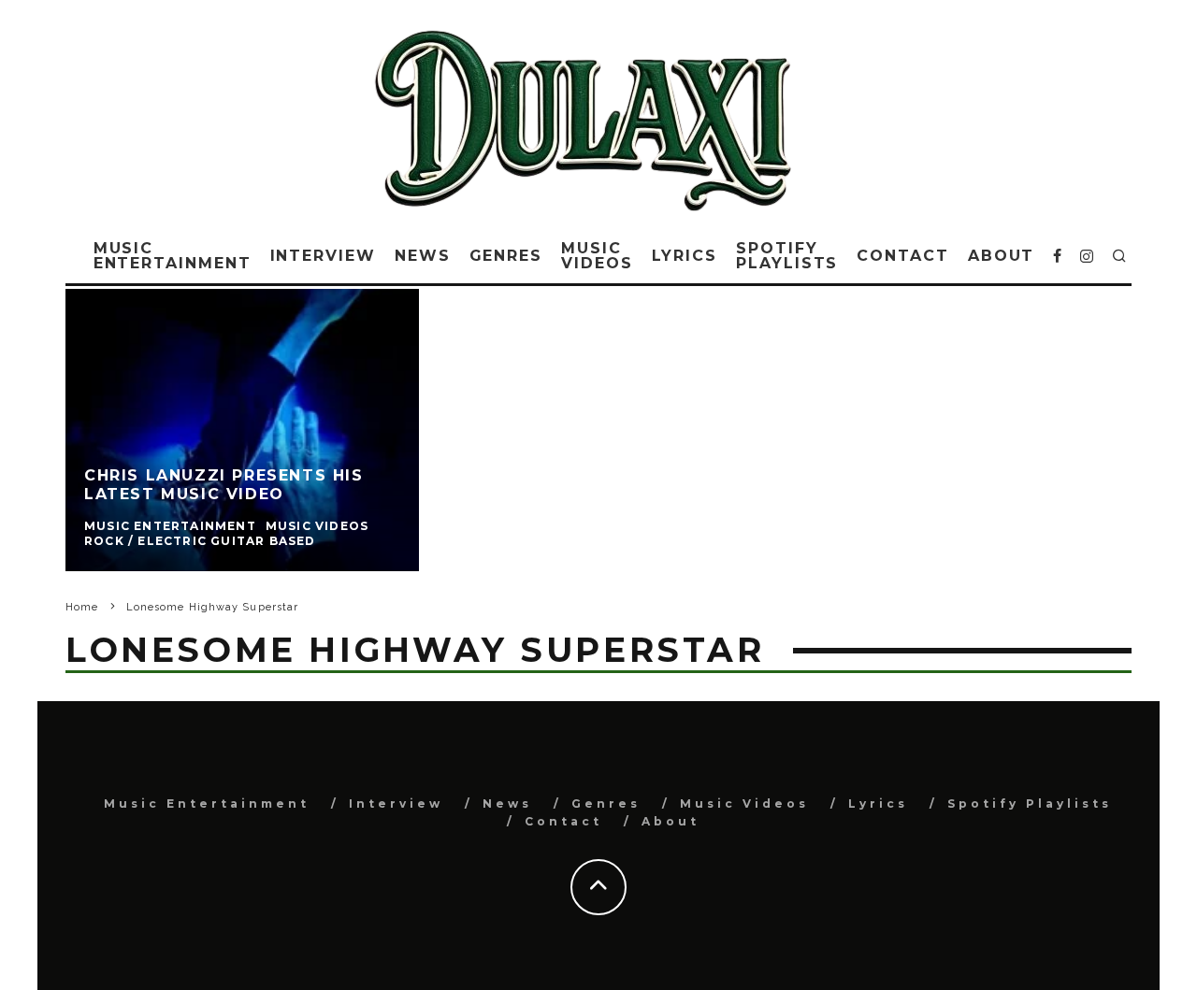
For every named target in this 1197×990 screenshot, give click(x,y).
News (423, 256)
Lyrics (685, 256)
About (1001, 256)
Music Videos (597, 255)
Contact (902, 256)
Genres (506, 256)
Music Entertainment (173, 255)
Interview (323, 256)
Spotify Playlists (787, 255)
